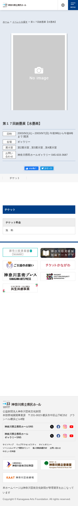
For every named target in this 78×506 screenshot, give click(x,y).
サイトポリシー (45, 445)
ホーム (6, 22)
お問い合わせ (55, 448)
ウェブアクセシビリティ (26, 445)
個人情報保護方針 (40, 448)
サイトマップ (8, 445)
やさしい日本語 (9, 451)
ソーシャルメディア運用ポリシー (16, 448)
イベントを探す (20, 22)
